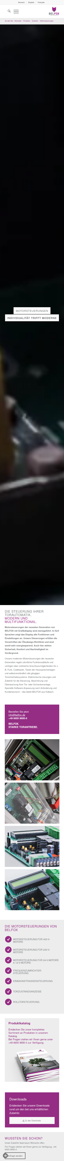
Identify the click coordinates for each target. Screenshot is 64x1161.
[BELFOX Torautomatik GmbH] (54, 11)
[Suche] (8, 11)
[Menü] (15, 11)
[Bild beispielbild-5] (33, 847)
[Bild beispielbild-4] (33, 890)
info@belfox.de (16, 715)
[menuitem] (21, 2)
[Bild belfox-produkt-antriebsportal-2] (33, 760)
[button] (5, 1155)
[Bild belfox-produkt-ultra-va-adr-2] (33, 804)
